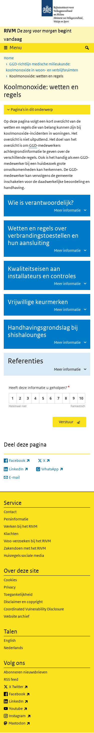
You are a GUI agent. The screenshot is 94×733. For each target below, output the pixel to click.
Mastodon (30, 722)
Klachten (11, 533)
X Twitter (29, 686)
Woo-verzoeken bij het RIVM (27, 541)
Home (9, 58)
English (10, 640)
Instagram (31, 715)
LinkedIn (29, 701)
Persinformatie (16, 519)
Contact (10, 511)
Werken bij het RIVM (20, 526)
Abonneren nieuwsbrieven (25, 672)
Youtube (29, 708)
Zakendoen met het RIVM (25, 548)
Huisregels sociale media (24, 555)
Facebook (30, 693)
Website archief (16, 616)
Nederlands (13, 647)
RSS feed (11, 679)
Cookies (10, 579)
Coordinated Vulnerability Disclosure (34, 609)
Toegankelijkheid (18, 594)
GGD (33, 145)
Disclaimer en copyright (23, 601)
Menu (16, 48)
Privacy (10, 587)
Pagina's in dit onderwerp (32, 109)
